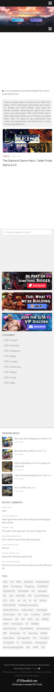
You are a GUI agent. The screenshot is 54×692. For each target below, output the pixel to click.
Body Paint (28, 582)
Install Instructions (10, 610)
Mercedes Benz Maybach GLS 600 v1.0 (32, 438)
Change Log (29, 586)
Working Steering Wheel (13, 647)
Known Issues (9, 614)
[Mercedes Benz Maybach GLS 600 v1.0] (7, 442)
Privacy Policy (43, 665)
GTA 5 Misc (9, 382)
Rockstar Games (43, 628)
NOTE (30, 619)
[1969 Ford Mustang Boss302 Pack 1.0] (7, 479)
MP (16, 619)
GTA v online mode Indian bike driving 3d (21, 539)
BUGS (5, 586)
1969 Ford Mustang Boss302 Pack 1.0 (32, 475)
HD (19, 600)
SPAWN (43, 633)
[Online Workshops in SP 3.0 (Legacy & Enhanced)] (7, 466)
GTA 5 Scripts (10, 361)
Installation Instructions (28, 605)
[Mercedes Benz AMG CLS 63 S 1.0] (7, 454)
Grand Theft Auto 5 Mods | (15, 665)
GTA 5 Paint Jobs (12, 366)
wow (4, 510)
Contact (27, 668)
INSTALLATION (9, 605)
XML (28, 647)
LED (19, 614)
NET (23, 619)
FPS (29, 596)
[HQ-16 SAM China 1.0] (7, 491)
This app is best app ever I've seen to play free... (24, 531)
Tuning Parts (8, 642)
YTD (43, 647)
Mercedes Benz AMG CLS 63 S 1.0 (30, 451)
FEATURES (20, 596)
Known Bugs (42, 610)
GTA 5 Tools (10, 377)
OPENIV (45, 619)
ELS (4, 596)
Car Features (16, 586)
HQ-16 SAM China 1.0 (24, 487)
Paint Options (17, 624)
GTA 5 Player (10, 372)
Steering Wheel (23, 638)
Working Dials (41, 642)
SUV (35, 638)
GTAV (12, 600)
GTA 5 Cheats (11, 340)
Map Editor (7, 619)
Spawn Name (8, 638)
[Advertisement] (27, 61)
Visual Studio (27, 642)
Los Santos (35, 614)
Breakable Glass (42, 582)
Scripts (6, 156)
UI (18, 642)
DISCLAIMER (23, 591)
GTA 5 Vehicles (11, 345)
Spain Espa (33, 633)
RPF (5, 633)
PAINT (6, 624)
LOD (26, 614)
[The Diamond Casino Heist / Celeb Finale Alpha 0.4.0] (27, 140)
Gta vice (5, 548)
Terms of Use (31, 665)
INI (35, 600)
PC (27, 624)
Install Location (27, 610)
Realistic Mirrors (9, 628)
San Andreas (15, 633)
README (35, 624)
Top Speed (44, 638)
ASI (11, 582)
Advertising (18, 668)
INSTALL (43, 600)
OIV (37, 619)
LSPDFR (46, 614)
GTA (5, 600)
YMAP (35, 647)
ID (30, 600)
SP (24, 633)
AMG (5, 582)
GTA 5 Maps (10, 356)
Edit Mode (42, 591)
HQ (24, 600)
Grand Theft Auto (42, 596)
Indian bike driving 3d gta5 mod (17, 556)
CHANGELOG (42, 586)
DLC (33, 591)
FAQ (11, 596)
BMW (18, 582)
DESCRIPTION (9, 591)
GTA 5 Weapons (12, 350)
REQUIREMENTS (26, 628)
